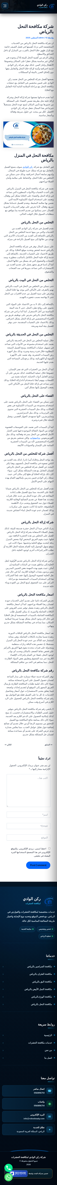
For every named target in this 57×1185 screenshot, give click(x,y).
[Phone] (8, 1168)
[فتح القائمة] (5, 6)
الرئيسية (48, 1035)
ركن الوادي (28, 167)
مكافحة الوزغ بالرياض (41, 996)
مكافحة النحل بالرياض (41, 1004)
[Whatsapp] (8, 1177)
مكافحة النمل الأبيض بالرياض (38, 989)
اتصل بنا (48, 1058)
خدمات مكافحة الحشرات (40, 1042)
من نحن (48, 1050)
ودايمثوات (35, 438)
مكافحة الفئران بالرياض (40, 974)
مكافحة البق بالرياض (42, 981)
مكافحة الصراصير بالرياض (39, 966)
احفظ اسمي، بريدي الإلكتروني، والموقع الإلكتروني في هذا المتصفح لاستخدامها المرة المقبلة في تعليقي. (30, 852)
